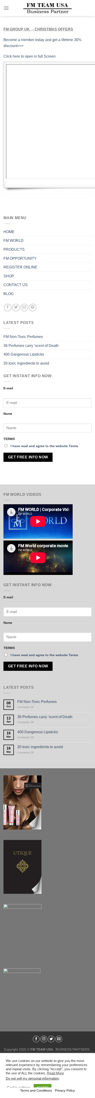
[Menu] (6, 8)
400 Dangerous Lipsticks (23, 354)
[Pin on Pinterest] (32, 307)
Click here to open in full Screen (29, 56)
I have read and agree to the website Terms (44, 446)
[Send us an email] (58, 1039)
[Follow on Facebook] (36, 1039)
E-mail (8, 388)
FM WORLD (13, 240)
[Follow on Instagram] (43, 1039)
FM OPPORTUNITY (20, 258)
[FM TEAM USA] (47, 8)
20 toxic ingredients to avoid (26, 363)
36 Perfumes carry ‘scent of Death (31, 346)
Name (7, 413)
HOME (9, 232)
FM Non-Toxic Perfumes (23, 337)
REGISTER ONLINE (20, 267)
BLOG (8, 294)
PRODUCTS (14, 249)
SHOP (8, 276)
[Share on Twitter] (16, 307)
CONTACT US (15, 285)
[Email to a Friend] (24, 307)
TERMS (9, 439)
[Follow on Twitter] (51, 1039)
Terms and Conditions (36, 1090)
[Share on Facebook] (8, 307)
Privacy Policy (65, 1090)
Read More (55, 1073)
